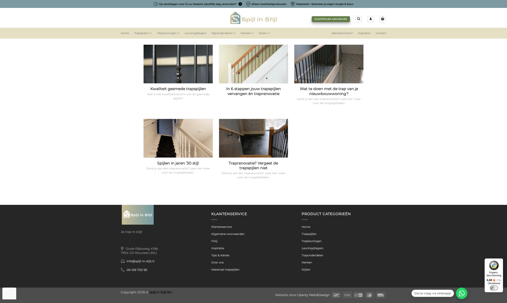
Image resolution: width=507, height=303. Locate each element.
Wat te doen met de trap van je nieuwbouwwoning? (329, 91)
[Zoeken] (358, 19)
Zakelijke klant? (342, 33)
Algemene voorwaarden (228, 234)
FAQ (214, 241)
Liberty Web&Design (313, 295)
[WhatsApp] (461, 293)
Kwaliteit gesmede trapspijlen (178, 88)
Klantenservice (221, 227)
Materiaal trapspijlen (225, 269)
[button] (370, 19)
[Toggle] (383, 234)
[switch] (494, 288)
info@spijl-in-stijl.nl (140, 261)
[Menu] (500, 260)
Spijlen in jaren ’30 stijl (178, 163)
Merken (246, 33)
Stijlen (263, 33)
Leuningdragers (195, 33)
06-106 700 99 (137, 270)
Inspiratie (364, 33)
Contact (381, 33)
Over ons (217, 262)
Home (125, 33)
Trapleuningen (167, 33)
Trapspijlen (141, 33)
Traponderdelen (222, 33)
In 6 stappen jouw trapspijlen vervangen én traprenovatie (253, 91)
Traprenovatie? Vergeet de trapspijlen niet (253, 165)
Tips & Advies (220, 255)
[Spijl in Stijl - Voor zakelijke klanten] (253, 17)
